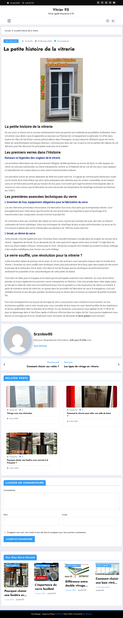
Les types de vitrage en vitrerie (81, 366)
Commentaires (9, 490)
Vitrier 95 (61, 9)
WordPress (59, 614)
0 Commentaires (63, 41)
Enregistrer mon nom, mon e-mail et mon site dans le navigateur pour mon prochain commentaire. (46, 532)
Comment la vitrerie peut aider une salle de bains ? (89, 414)
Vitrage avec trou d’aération (19, 413)
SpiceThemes (87, 614)
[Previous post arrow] (4, 365)
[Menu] (9, 21)
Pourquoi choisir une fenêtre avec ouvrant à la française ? (27, 461)
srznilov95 (29, 41)
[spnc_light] (113, 21)
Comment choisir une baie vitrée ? (107, 581)
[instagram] (110, 2)
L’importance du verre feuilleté (46, 587)
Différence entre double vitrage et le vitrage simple (76, 583)
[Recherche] (107, 21)
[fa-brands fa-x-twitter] (102, 2)
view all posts (40, 346)
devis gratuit (84, 316)
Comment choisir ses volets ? (43, 366)
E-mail (64, 514)
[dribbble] (106, 2)
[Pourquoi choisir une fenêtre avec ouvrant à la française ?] (31, 443)
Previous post (53, 362)
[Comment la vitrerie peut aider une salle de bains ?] (91, 396)
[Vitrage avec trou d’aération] (31, 396)
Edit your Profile (78, 340)
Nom (6, 514)
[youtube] (114, 2)
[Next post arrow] (118, 365)
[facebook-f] (98, 2)
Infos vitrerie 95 (11, 41)
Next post (68, 362)
